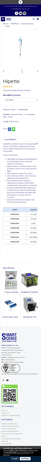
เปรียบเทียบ (24, 109)
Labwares (4, 441)
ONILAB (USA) (14, 121)
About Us (4, 410)
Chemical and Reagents (9, 424)
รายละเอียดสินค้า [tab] (10, 140)
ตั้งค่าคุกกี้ (15, 459)
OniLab (10, 117)
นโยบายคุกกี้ (6, 455)
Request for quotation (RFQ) (10, 415)
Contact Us (5, 413)
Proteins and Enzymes (8, 429)
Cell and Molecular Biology (10, 426)
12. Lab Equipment (29, 114)
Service (3, 436)
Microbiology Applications (10, 431)
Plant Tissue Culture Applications (12, 434)
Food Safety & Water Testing (10, 439)
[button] (33, 19)
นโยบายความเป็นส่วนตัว (23, 453)
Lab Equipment (6, 444)
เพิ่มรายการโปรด (9, 109)
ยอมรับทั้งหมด (25, 459)
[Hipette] (20, 48)
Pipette (5, 117)
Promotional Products (16, 114)
